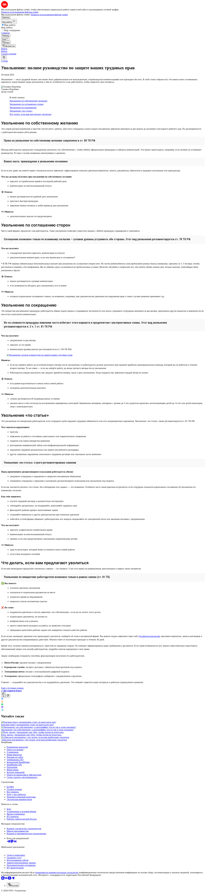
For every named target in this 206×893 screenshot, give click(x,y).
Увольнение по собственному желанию (28, 101)
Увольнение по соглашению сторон (26, 104)
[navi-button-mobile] (4, 57)
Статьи (4, 61)
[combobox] (13, 885)
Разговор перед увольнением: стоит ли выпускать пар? (27, 724)
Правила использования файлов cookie (49, 14)
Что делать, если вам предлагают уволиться (30, 114)
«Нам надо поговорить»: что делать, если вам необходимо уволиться (34, 740)
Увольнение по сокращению (23, 107)
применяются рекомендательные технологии (56, 872)
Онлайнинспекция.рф (149, 636)
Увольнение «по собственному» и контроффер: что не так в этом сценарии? (37, 730)
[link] (6, 42)
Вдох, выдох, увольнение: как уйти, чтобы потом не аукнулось (31, 735)
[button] (4, 49)
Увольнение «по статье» (21, 111)
